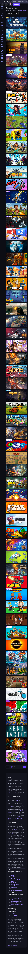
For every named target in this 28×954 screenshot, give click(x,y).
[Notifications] (10, 4)
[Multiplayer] (2, 20)
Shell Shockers (14, 886)
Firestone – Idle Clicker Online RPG (16, 880)
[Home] (2, 6)
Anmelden (16, 4)
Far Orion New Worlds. (15, 819)
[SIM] (2, 49)
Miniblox (16, 829)
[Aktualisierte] (2, 15)
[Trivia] (2, 56)
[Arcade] (2, 30)
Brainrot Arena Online (16, 898)
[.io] (2, 39)
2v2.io (12, 888)
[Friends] (2, 4)
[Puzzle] (2, 44)
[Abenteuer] (2, 26)
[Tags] (2, 61)
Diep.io (16, 800)
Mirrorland (16, 817)
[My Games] (6, 4)
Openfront (13, 875)
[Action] (2, 28)
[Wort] (2, 58)
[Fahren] (2, 37)
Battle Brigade (14, 887)
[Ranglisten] (2, 22)
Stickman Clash (14, 884)
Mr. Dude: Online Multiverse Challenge (16, 900)
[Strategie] (2, 53)
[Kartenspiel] (2, 42)
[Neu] (2, 11)
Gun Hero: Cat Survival (16, 890)
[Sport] (2, 51)
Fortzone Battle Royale (16, 904)
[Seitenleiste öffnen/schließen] (2, 1)
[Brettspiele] (2, 33)
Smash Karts (13, 877)
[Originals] (2, 18)
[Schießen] (2, 46)
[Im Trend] (2, 13)
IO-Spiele (10, 825)
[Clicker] (2, 35)
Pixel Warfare (12, 834)
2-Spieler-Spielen (14, 791)
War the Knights (14, 883)
